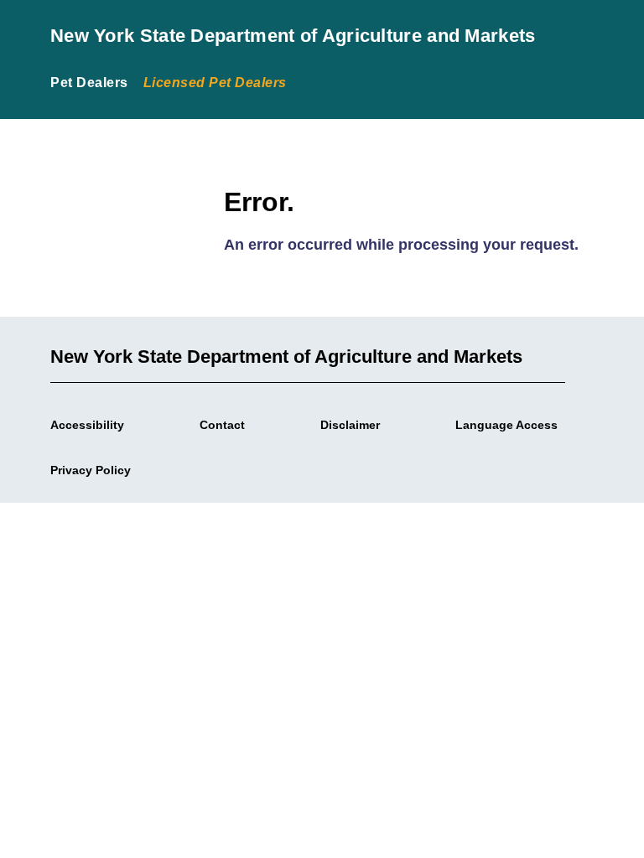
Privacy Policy (90, 470)
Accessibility (87, 425)
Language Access (506, 425)
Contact (222, 425)
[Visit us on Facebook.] (198, 466)
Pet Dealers (89, 82)
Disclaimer (350, 425)
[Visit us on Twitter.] (218, 466)
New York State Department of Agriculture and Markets (293, 35)
